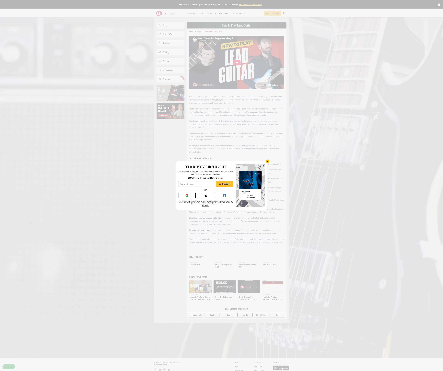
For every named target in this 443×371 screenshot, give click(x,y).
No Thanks (205, 205)
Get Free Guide (224, 184)
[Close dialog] (267, 161)
